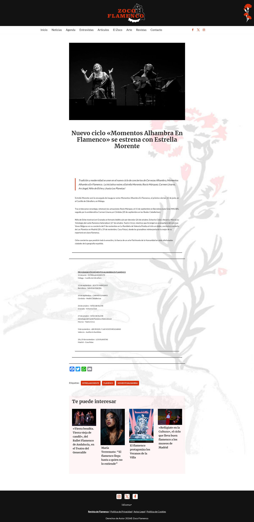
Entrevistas (86, 29)
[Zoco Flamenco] (127, 13)
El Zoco (117, 29)
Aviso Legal (139, 511)
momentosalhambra (128, 383)
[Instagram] (204, 30)
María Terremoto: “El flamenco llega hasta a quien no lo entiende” (111, 455)
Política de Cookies (156, 511)
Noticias (57, 29)
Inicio (44, 29)
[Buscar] (211, 29)
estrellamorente (90, 383)
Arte (129, 29)
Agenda (70, 29)
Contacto (156, 29)
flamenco (108, 383)
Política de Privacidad (121, 511)
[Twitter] (198, 30)
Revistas (141, 29)
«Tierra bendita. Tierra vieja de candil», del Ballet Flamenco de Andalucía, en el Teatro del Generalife (83, 440)
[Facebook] (193, 30)
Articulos (103, 29)
